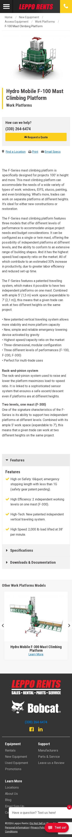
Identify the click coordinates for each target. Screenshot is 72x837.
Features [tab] (17, 460)
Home (8, 17)
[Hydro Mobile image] (40, 617)
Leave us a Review (51, 763)
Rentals (10, 750)
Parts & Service (49, 757)
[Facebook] (31, 730)
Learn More (40, 654)
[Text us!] (56, 828)
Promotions (13, 769)
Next (67, 625)
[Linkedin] (40, 730)
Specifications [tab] (21, 550)
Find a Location (16, 151)
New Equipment (29, 17)
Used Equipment (16, 763)
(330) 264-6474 (18, 128)
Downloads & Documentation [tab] (33, 562)
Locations (12, 787)
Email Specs (53, 151)
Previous (4, 625)
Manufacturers (48, 750)
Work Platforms (45, 21)
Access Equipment (16, 21)
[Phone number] (66, 6)
